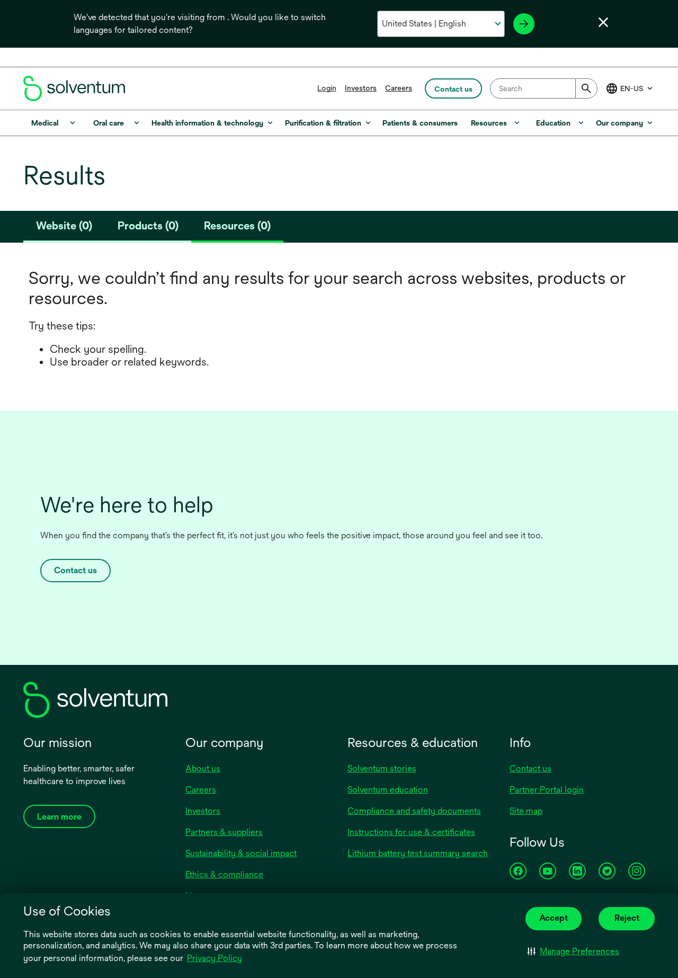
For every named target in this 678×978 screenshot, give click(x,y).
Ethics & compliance (224, 874)
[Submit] (586, 88)
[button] (573, 951)
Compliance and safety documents (414, 811)
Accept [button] (553, 918)
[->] (523, 23)
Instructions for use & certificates (411, 832)
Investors (361, 88)
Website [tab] (64, 225)
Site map (526, 811)
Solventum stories (381, 768)
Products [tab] (148, 225)
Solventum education (387, 790)
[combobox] (543, 88)
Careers (398, 88)
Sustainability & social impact (241, 853)
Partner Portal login (547, 790)
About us (202, 768)
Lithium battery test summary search (417, 853)
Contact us (75, 570)
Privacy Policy (215, 959)
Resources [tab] (237, 225)
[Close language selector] (603, 22)
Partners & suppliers (224, 832)
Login (326, 88)
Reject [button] (626, 918)
